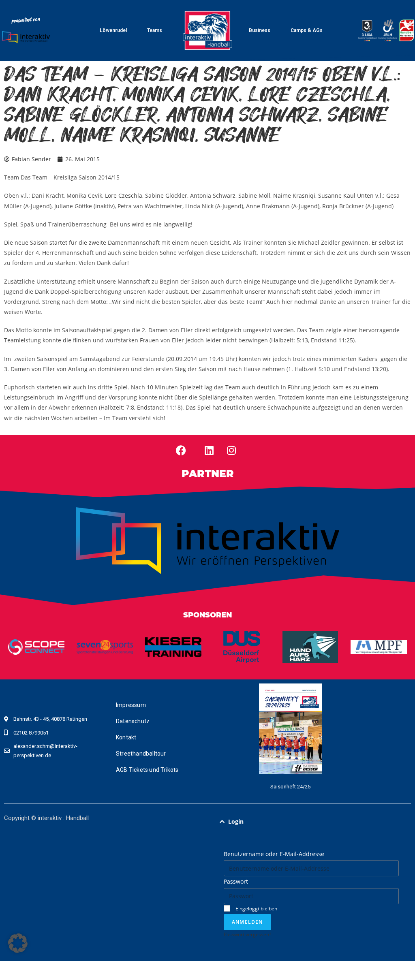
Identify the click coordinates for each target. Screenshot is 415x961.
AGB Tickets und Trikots (147, 770)
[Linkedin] (209, 450)
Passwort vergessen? (247, 934)
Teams (154, 30)
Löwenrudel (113, 30)
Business (259, 30)
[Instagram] (231, 450)
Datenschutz (133, 721)
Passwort (236, 881)
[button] (311, 822)
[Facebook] (181, 450)
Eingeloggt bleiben (255, 908)
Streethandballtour (141, 753)
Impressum (131, 705)
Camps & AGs (307, 30)
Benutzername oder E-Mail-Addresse (274, 854)
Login (236, 821)
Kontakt (126, 737)
